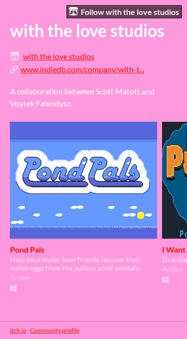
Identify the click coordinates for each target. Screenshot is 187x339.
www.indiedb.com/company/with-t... (82, 69)
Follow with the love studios (130, 11)
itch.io (18, 330)
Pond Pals (27, 249)
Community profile (54, 330)
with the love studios (58, 56)
